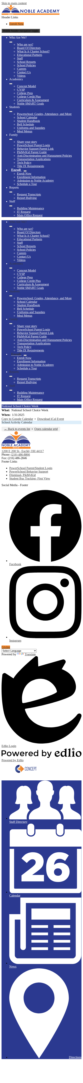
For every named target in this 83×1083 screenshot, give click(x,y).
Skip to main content (14, 3)
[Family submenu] (10, 139)
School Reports (26, 61)
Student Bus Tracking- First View (29, 478)
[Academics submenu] (10, 83)
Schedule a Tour (27, 184)
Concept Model (26, 86)
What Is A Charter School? (33, 51)
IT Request (23, 211)
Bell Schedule (25, 124)
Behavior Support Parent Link (35, 148)
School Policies (26, 65)
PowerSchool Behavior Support (28, 471)
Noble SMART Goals (30, 103)
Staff (20, 58)
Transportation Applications (34, 159)
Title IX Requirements (30, 166)
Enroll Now (16, 23)
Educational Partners (29, 55)
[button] (10, 226)
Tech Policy (24, 162)
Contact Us (24, 72)
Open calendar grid (46, 429)
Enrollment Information (31, 177)
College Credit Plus (29, 96)
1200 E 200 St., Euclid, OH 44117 (23, 451)
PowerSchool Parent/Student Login (30, 468)
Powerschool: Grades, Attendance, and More (44, 114)
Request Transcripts (29, 194)
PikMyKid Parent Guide (32, 152)
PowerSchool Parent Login (33, 145)
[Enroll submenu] (25, 171)
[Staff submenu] (10, 205)
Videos (21, 75)
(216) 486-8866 (20, 454)
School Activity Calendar (17, 422)
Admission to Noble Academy (35, 180)
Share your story (27, 141)
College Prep (25, 93)
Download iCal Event (50, 419)
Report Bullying (27, 198)
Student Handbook (28, 121)
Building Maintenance (30, 208)
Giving (6, 647)
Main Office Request (29, 215)
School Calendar (27, 117)
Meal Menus (24, 131)
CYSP (21, 89)
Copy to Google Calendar (17, 419)
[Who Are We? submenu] (10, 42)
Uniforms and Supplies (31, 127)
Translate (30, 654)
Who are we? (25, 44)
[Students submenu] (10, 111)
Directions (75, 1057)
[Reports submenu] (10, 192)
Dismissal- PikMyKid (22, 475)
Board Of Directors (29, 48)
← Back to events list (17, 429)
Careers (21, 68)
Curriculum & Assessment (33, 100)
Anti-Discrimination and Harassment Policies (44, 155)
